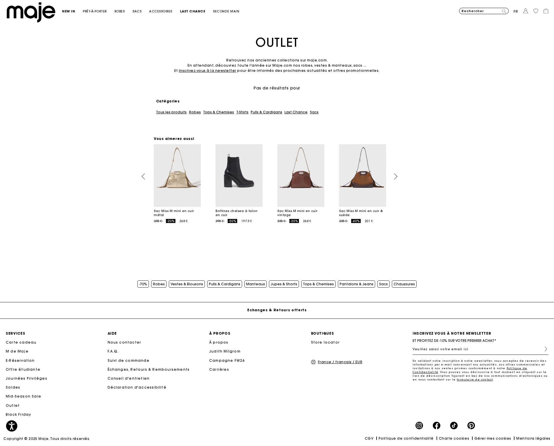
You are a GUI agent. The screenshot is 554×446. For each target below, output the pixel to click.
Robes (195, 112)
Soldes (13, 387)
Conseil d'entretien (129, 378)
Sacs (314, 112)
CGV (369, 438)
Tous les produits (171, 112)
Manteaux (255, 284)
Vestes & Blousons (187, 284)
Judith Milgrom (225, 351)
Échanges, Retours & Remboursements (149, 369)
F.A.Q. (113, 351)
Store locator (325, 342)
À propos (219, 342)
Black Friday (18, 414)
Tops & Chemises (218, 112)
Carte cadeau (21, 342)
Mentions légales (533, 438)
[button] (72, 11)
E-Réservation (20, 360)
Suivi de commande (128, 360)
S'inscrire (543, 349)
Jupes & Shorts (284, 284)
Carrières (219, 369)
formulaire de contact (475, 379)
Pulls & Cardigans (266, 112)
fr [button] (516, 11)
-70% (143, 284)
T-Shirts (242, 112)
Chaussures (404, 284)
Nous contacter (124, 342)
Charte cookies (454, 438)
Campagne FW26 (227, 360)
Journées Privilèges (26, 378)
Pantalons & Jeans (356, 284)
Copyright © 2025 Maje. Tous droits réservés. (46, 438)
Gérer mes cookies (492, 438)
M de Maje (17, 351)
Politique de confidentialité (406, 438)
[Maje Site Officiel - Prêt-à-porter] (31, 12)
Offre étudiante (23, 369)
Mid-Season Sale (23, 396)
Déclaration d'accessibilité (137, 387)
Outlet (13, 405)
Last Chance (296, 112)
